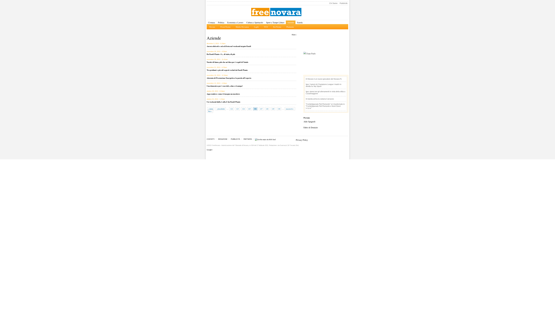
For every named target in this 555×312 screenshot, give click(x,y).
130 (279, 109)
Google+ (210, 150)
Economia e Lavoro (235, 22)
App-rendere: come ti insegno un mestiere (223, 93)
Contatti (210, 139)
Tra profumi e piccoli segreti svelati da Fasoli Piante (227, 70)
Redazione (222, 139)
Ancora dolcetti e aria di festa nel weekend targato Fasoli (229, 46)
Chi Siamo (333, 3)
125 (249, 109)
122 (231, 109)
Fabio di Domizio (311, 127)
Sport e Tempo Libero (275, 22)
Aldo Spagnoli (309, 121)
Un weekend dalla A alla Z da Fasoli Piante (223, 101)
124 (243, 109)
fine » (210, 111)
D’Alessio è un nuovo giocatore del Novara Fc (324, 79)
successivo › (290, 109)
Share (294, 34)
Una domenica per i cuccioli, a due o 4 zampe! (225, 85)
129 (273, 109)
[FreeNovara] (276, 12)
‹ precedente (221, 109)
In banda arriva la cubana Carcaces (320, 99)
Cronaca (211, 22)
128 (267, 109)
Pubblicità (343, 3)
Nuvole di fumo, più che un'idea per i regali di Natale (227, 62)
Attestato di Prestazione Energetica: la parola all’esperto (229, 78)
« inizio (210, 109)
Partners (248, 139)
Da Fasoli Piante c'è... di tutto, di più (221, 54)
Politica (221, 22)
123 (237, 109)
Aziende (290, 22)
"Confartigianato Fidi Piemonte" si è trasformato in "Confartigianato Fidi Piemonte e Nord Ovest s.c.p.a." (325, 106)
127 (261, 109)
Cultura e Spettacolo (254, 22)
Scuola (300, 22)
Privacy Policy (302, 140)
